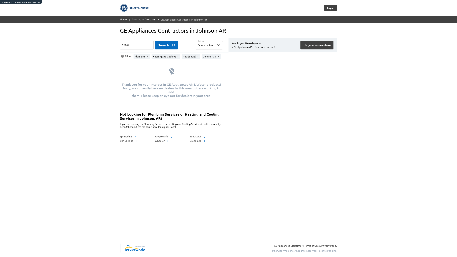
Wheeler (160, 140)
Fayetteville (162, 136)
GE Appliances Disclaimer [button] (288, 245)
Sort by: (201, 41)
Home (123, 19)
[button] (209, 45)
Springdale (126, 136)
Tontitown (196, 136)
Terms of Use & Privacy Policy (320, 245)
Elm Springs (127, 140)
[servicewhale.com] (134, 248)
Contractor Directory (143, 19)
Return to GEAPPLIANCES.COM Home (21, 2)
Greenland (196, 140)
